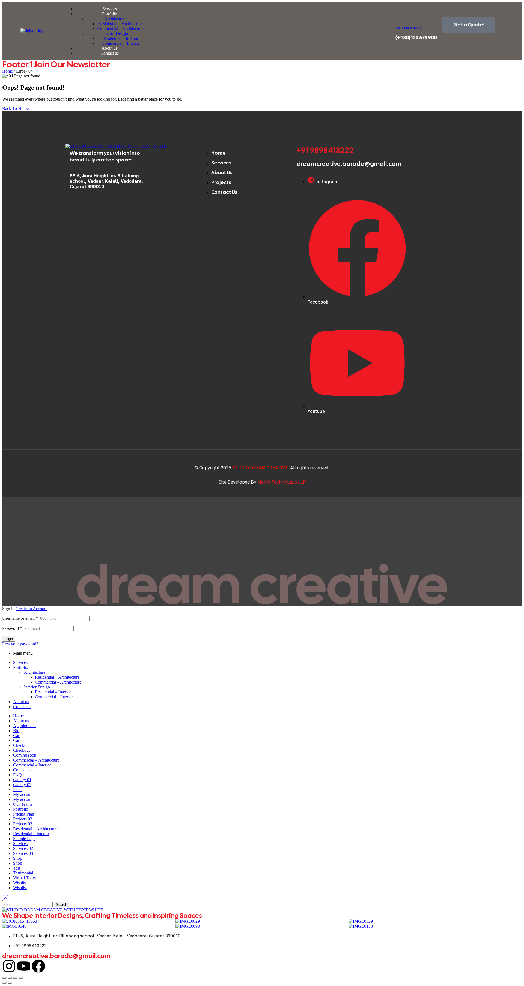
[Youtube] (24, 966)
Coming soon (24, 755)
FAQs (18, 774)
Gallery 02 (22, 784)
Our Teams (22, 804)
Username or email (20, 618)
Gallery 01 (22, 779)
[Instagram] (9, 966)
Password (12, 628)
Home (7, 71)
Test (16, 868)
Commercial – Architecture (58, 682)
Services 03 (23, 853)
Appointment (24, 725)
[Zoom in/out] (4, 978)
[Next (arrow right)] (10, 983)
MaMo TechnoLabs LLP (281, 482)
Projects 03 (22, 824)
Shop (17, 858)
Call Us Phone (408, 28)
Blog (17, 730)
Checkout (21, 745)
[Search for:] (28, 904)
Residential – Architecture (57, 677)
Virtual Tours (24, 878)
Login (8, 639)
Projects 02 (22, 819)
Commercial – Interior (54, 696)
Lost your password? (20, 644)
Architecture (34, 672)
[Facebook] (38, 966)
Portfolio (20, 667)
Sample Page (24, 838)
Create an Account (31, 608)
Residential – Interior (53, 692)
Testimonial (23, 873)
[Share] (15, 978)
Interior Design (37, 687)
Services (20, 662)
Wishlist (20, 882)
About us (21, 701)
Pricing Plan (23, 814)
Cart (16, 735)
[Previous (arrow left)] (4, 983)
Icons (17, 789)
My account (23, 794)
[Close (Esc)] (21, 978)
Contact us (22, 706)
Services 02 (23, 848)
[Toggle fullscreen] (10, 978)
